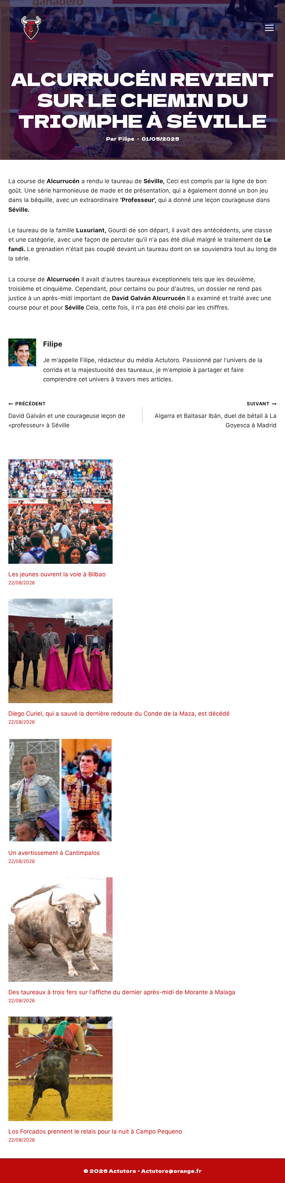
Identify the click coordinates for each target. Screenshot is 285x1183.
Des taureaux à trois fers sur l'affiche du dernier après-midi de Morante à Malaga (121, 992)
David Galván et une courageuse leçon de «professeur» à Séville (66, 415)
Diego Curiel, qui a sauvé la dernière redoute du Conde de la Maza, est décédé (119, 713)
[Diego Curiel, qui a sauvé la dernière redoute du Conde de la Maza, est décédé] (142, 651)
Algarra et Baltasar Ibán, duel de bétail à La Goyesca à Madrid (216, 415)
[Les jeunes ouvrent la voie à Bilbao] (142, 511)
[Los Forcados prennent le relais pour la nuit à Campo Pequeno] (142, 1069)
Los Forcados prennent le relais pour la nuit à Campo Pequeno (95, 1131)
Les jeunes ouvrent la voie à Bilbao (57, 574)
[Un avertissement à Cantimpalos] (142, 790)
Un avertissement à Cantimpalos (54, 852)
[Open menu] (269, 28)
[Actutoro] (31, 27)
